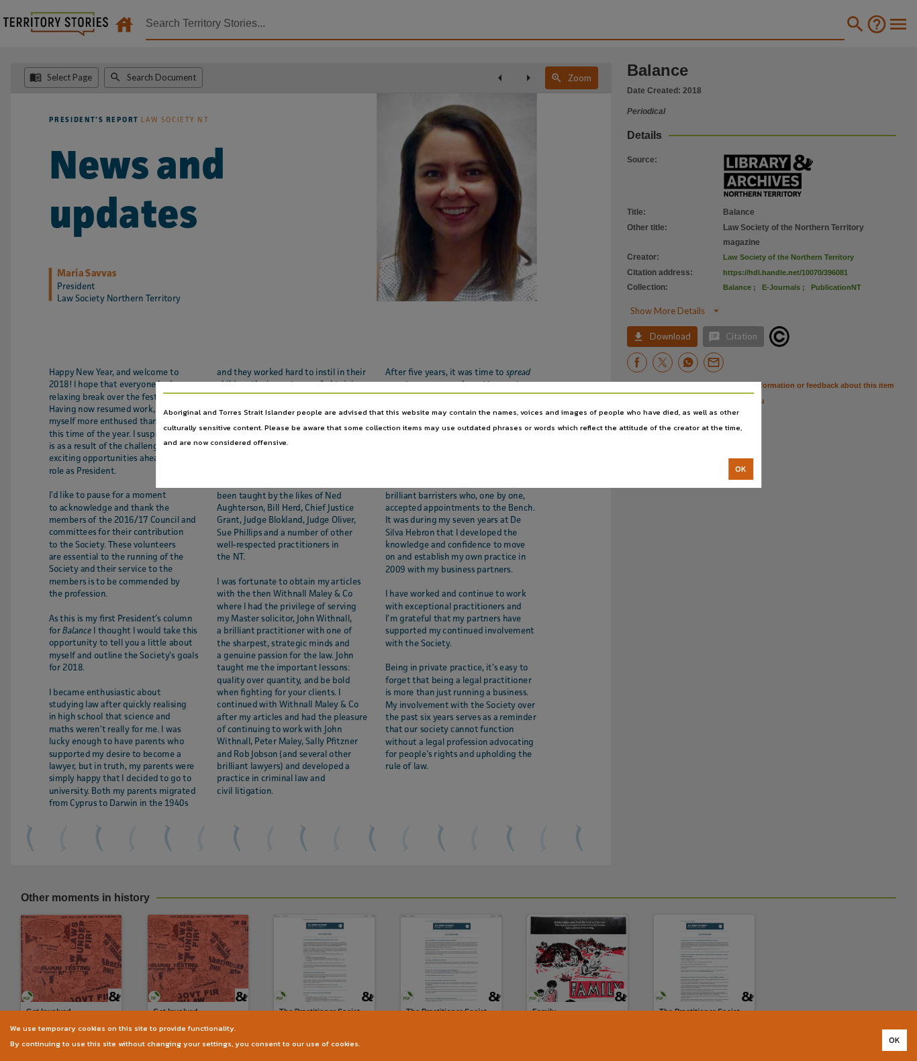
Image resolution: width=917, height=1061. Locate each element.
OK (740, 469)
